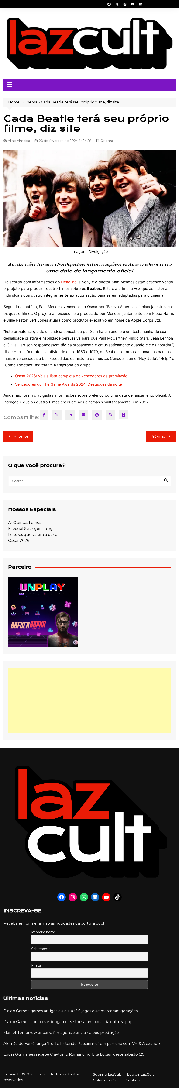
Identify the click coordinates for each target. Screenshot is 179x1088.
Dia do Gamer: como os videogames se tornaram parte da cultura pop (68, 1021)
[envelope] (83, 415)
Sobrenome (41, 949)
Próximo (157, 436)
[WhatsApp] (110, 415)
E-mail (36, 966)
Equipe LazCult (140, 1074)
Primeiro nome (43, 932)
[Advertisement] (89, 700)
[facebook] (44, 415)
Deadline (68, 282)
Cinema (30, 102)
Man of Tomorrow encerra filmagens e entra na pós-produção (61, 1032)
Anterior (21, 436)
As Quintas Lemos (24, 522)
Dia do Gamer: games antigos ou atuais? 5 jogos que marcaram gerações (70, 1011)
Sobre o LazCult (107, 1074)
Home (14, 102)
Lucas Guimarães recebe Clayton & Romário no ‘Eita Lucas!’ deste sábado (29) (74, 1054)
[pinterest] (97, 415)
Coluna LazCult (106, 1080)
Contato (133, 1080)
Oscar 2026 (18, 540)
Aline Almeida (19, 141)
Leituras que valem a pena (32, 534)
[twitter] (57, 415)
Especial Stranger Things (31, 528)
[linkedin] (70, 415)
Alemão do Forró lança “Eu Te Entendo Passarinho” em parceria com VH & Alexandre (82, 1043)
